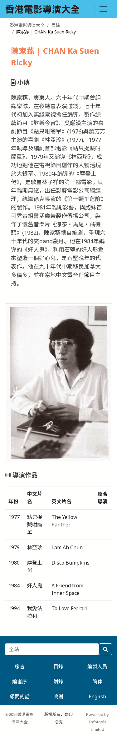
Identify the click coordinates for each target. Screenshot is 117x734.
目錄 (55, 25)
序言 (20, 666)
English (97, 696)
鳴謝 (58, 696)
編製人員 (97, 666)
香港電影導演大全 (27, 25)
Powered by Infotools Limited (97, 721)
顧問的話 (20, 696)
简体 (97, 681)
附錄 (58, 681)
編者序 (19, 681)
